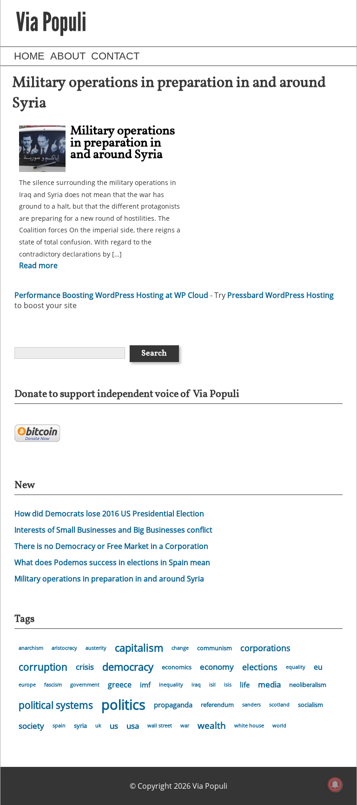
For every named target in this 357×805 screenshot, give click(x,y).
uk (98, 725)
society (31, 725)
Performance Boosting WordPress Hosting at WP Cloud (111, 295)
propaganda (173, 704)
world (279, 725)
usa (132, 725)
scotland (279, 704)
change (180, 648)
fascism (53, 684)
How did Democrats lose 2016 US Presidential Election (109, 513)
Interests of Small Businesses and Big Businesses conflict (113, 530)
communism (214, 648)
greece (120, 685)
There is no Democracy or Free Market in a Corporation (111, 546)
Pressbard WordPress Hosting (280, 295)
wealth (212, 725)
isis (227, 684)
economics (177, 667)
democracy (127, 666)
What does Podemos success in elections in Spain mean (112, 562)
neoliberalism (307, 684)
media (269, 684)
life (245, 684)
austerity (96, 648)
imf (145, 684)
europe (27, 684)
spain (59, 725)
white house (249, 725)
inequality (171, 684)
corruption (43, 666)
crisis (85, 666)
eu (318, 667)
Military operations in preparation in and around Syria (122, 143)
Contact (115, 56)
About (68, 56)
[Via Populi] (51, 23)
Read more (38, 265)
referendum (217, 704)
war (184, 725)
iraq (196, 684)
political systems (56, 705)
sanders (251, 704)
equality (295, 667)
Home (29, 56)
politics (123, 704)
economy (217, 666)
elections (260, 667)
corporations (265, 647)
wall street (159, 725)
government (84, 684)
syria (80, 725)
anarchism (31, 648)
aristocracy (64, 648)
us (114, 725)
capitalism (139, 647)
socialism (310, 704)
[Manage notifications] (335, 784)
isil (212, 684)
